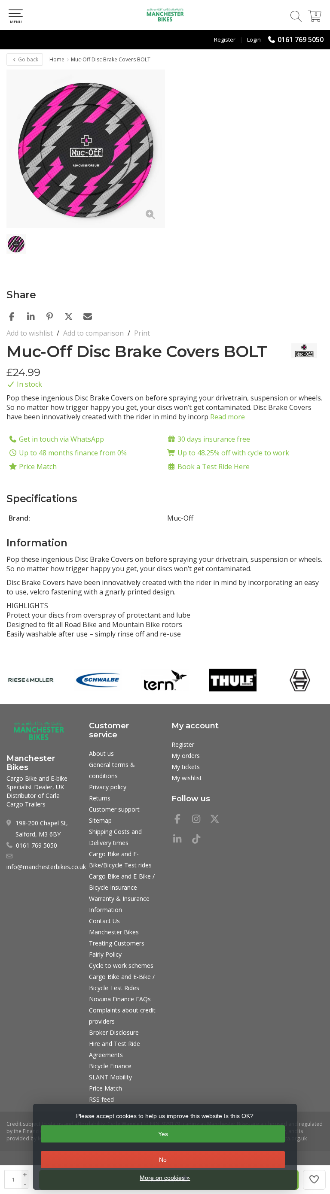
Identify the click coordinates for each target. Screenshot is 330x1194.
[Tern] (165, 680)
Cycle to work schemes (121, 965)
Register (224, 39)
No (163, 1159)
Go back (27, 59)
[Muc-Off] (301, 351)
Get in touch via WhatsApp (61, 439)
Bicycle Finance (110, 1066)
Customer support (114, 809)
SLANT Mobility (110, 1077)
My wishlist (186, 778)
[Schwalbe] (98, 680)
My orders (185, 756)
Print (142, 333)
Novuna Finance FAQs (120, 999)
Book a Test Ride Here (213, 466)
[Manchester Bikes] (165, 15)
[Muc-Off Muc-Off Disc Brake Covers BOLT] (85, 149)
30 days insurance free (213, 439)
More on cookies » (165, 1177)
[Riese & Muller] (31, 680)
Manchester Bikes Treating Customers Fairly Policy (116, 943)
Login (254, 39)
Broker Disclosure (114, 1032)
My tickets (185, 767)
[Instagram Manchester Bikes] (199, 820)
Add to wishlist (29, 333)
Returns (99, 798)
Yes (163, 1133)
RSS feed (101, 1099)
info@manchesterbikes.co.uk (46, 867)
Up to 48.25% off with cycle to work (233, 453)
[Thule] (233, 680)
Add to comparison (93, 333)
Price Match (38, 466)
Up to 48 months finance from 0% (73, 453)
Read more (227, 416)
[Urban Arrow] (300, 680)
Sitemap (100, 820)
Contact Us (104, 921)
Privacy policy (107, 787)
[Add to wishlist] (314, 1180)
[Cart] (314, 19)
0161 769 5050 (301, 39)
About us (101, 753)
